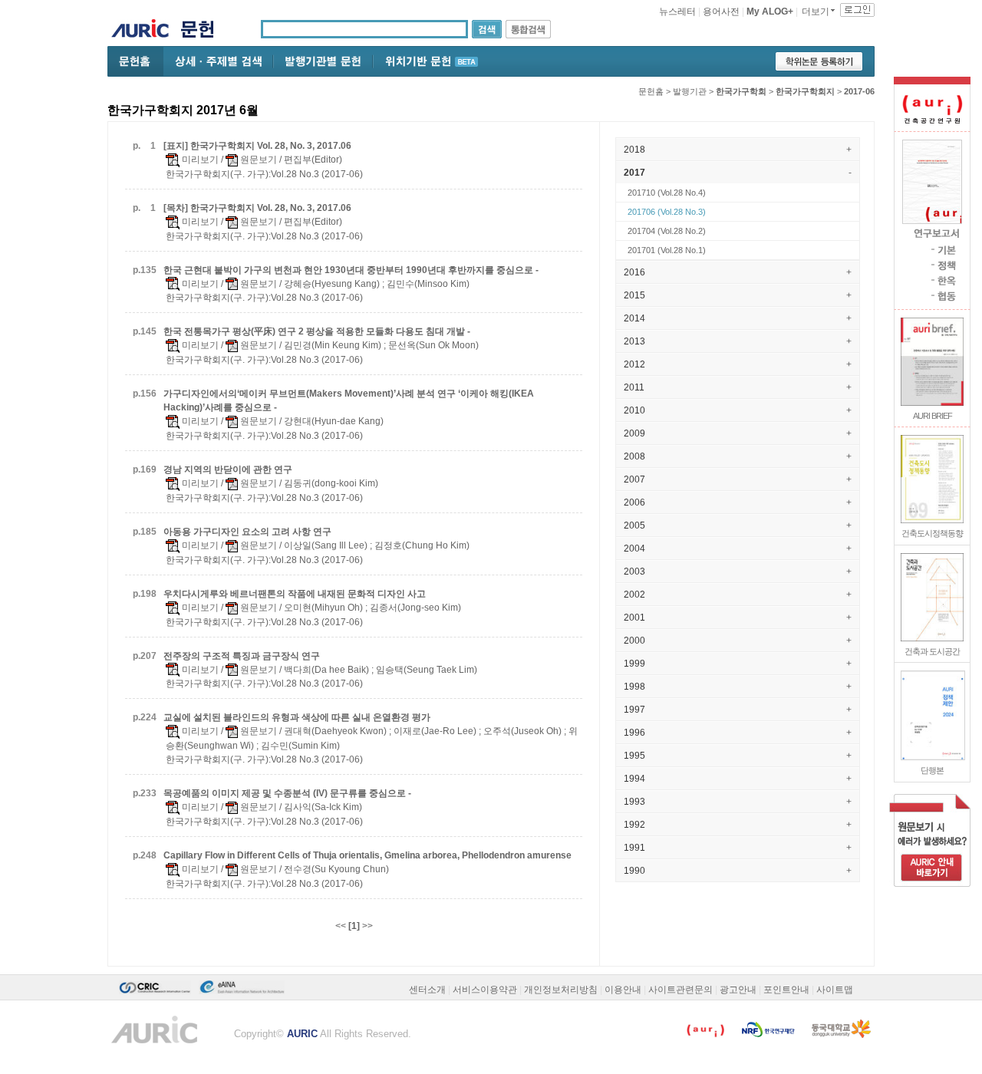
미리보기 (199, 159)
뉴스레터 (677, 11)
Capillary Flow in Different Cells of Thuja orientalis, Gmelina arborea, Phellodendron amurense (367, 855)
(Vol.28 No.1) (667, 250)
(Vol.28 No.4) (667, 192)
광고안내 (738, 989)
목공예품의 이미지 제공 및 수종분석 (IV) (287, 793)
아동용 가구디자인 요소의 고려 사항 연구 (247, 531)
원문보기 (257, 159)
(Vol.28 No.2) (667, 231)
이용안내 (623, 989)
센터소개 (427, 989)
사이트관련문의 (680, 989)
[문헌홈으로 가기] (203, 31)
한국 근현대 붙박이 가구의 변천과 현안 (351, 270)
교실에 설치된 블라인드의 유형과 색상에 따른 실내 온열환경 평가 (296, 717)
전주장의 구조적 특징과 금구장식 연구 (241, 656)
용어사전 (721, 11)
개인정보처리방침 (561, 989)
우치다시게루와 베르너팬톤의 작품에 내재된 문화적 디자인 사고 (294, 593)
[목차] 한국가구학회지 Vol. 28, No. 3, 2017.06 (257, 208)
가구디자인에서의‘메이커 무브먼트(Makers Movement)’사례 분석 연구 (348, 400)
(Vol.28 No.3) (667, 211)
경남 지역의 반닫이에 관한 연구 (227, 469)
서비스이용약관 (485, 989)
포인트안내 (786, 989)
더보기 (815, 11)
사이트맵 (834, 989)
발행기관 (690, 91)
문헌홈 (651, 91)
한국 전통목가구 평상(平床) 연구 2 (316, 331)
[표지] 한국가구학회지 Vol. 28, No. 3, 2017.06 (257, 145)
